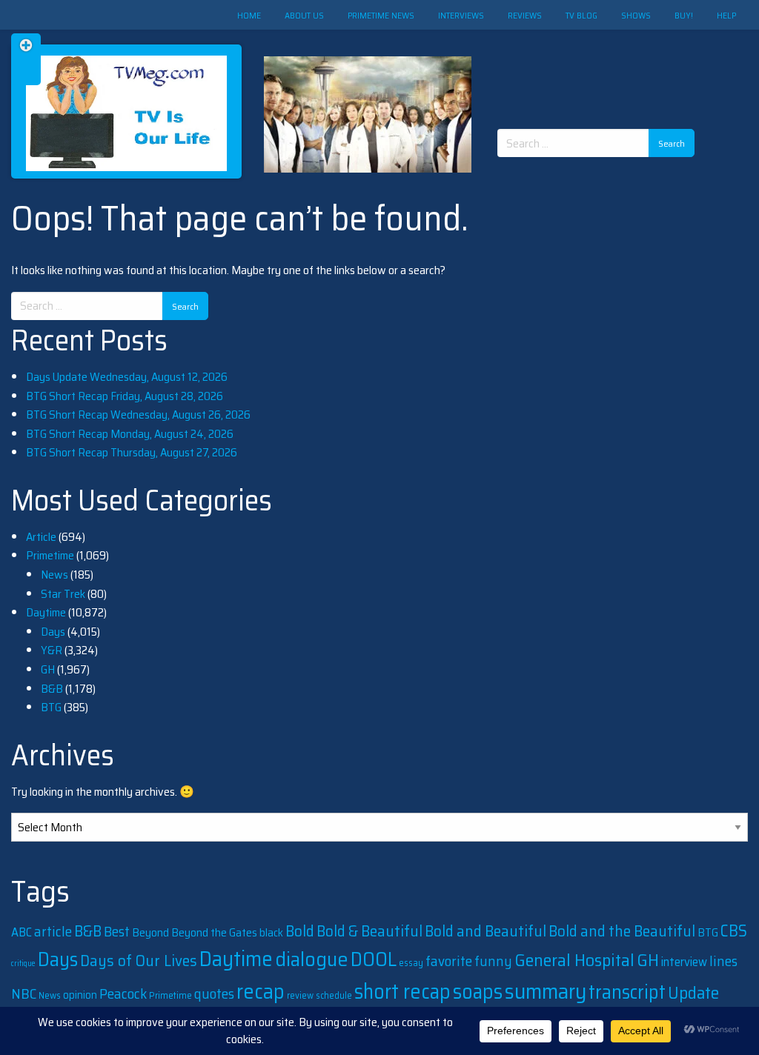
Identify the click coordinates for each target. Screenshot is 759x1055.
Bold (299, 931)
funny (493, 961)
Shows (636, 15)
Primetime (50, 555)
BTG (51, 707)
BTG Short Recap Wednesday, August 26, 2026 (138, 414)
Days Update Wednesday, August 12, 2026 (127, 376)
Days (53, 631)
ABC (21, 932)
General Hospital (574, 960)
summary (545, 991)
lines (723, 961)
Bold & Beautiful (369, 931)
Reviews (525, 15)
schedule (334, 995)
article (53, 931)
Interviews (461, 15)
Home (249, 15)
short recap (402, 991)
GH (48, 669)
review (300, 995)
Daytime (46, 612)
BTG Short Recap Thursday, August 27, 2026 (131, 452)
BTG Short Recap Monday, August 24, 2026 (129, 434)
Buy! (684, 15)
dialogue (311, 959)
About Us (304, 15)
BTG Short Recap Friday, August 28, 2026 (124, 396)
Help (726, 15)
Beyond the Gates (214, 932)
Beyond (150, 932)
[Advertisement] (601, 66)
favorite (448, 961)
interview (684, 961)
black (271, 933)
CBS (733, 931)
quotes (214, 993)
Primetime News (381, 15)
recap (260, 991)
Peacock (123, 993)
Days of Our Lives (138, 960)
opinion (80, 995)
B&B (52, 688)
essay (411, 963)
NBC (23, 993)
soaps (478, 991)
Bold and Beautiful (485, 931)
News (54, 574)
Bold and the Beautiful (621, 931)
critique (23, 963)
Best (117, 931)
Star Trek (63, 594)
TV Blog (581, 15)
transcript (627, 992)
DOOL (374, 959)
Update (693, 992)
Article (41, 537)
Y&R (51, 650)
